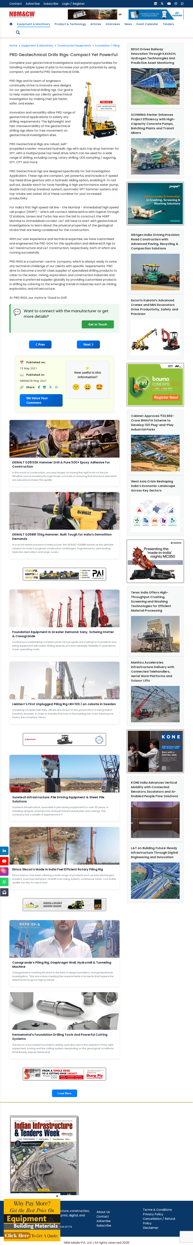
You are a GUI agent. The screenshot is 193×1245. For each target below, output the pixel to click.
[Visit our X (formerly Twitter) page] (162, 4)
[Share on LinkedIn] (44, 387)
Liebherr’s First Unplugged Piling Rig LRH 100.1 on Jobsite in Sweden (64, 704)
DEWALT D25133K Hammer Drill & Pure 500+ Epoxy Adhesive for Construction (61, 464)
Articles (95, 24)
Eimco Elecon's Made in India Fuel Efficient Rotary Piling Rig (57, 869)
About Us (103, 1212)
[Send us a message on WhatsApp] (182, 4)
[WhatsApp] (4, 882)
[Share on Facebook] (39, 387)
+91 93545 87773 (62, 1226)
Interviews (113, 24)
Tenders (168, 24)
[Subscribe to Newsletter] (4, 892)
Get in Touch (97, 324)
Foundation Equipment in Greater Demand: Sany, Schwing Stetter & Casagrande (63, 634)
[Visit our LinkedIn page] (155, 4)
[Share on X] (50, 387)
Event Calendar (147, 24)
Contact (15, 4)
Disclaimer (151, 1228)
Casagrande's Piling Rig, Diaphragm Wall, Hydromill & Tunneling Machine (61, 964)
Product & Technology (70, 24)
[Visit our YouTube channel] (169, 4)
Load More (64, 1093)
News (128, 24)
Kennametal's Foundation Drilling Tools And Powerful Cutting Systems (59, 1036)
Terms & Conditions (157, 1210)
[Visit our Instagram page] (176, 4)
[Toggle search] (18, 32)
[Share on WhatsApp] (56, 387)
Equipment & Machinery (33, 24)
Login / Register (73, 4)
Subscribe (51, 4)
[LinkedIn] (4, 851)
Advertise (33, 4)
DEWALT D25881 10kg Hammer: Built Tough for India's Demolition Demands (62, 536)
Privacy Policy (153, 1214)
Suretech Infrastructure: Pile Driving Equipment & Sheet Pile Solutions (58, 799)
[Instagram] (4, 871)
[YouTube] (4, 861)
